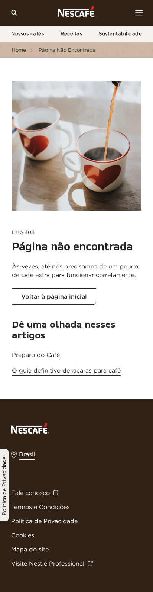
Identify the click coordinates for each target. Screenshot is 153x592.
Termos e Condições (40, 507)
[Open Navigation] (138, 12)
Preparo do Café (36, 354)
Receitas (71, 33)
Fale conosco (30, 492)
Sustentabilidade (120, 33)
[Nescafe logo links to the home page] (30, 427)
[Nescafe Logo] (76, 13)
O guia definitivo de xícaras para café (66, 370)
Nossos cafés (27, 33)
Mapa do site (30, 549)
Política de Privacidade (44, 521)
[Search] (14, 12)
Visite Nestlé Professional (47, 563)
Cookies (22, 535)
